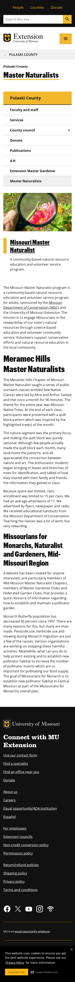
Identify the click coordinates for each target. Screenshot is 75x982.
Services (16, 120)
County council (22, 130)
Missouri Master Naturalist (30, 246)
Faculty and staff (24, 110)
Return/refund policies (21, 865)
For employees (14, 828)
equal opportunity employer (32, 931)
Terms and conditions (20, 890)
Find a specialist (15, 763)
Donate (56, 7)
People (18, 7)
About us (10, 792)
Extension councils (17, 836)
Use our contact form (20, 755)
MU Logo (6, 724)
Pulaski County (23, 54)
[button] (44, 972)
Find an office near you (21, 772)
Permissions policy (18, 853)
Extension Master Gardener (32, 171)
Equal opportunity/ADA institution (30, 808)
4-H (12, 160)
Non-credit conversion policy (26, 845)
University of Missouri (36, 724)
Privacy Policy (15, 963)
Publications (20, 150)
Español (9, 816)
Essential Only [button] (17, 972)
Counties (37, 7)
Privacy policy (14, 881)
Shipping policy (15, 873)
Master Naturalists (25, 181)
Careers (9, 800)
